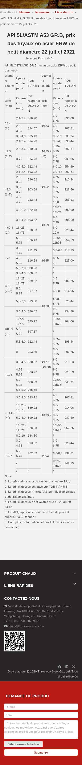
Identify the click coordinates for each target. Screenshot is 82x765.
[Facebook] (59, 666)
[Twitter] (74, 666)
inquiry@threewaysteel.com (25, 626)
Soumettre (41, 752)
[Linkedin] (67, 666)
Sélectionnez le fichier (23, 744)
